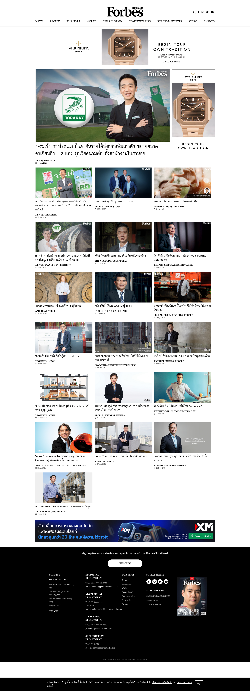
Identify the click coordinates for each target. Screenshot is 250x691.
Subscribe (125, 563)
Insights (179, 206)
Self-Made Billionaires (178, 265)
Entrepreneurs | (164, 361)
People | (99, 206)
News (52, 361)
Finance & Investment (57, 265)
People (122, 261)
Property (49, 160)
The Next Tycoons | (106, 261)
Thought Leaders (125, 365)
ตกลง (199, 684)
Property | (41, 361)
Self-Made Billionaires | (168, 315)
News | (39, 160)
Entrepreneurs (115, 415)
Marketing (50, 214)
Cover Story (112, 206)
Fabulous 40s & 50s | (106, 311)
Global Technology (183, 411)
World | (39, 465)
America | (41, 311)
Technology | (162, 411)
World (51, 311)
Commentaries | (163, 206)
